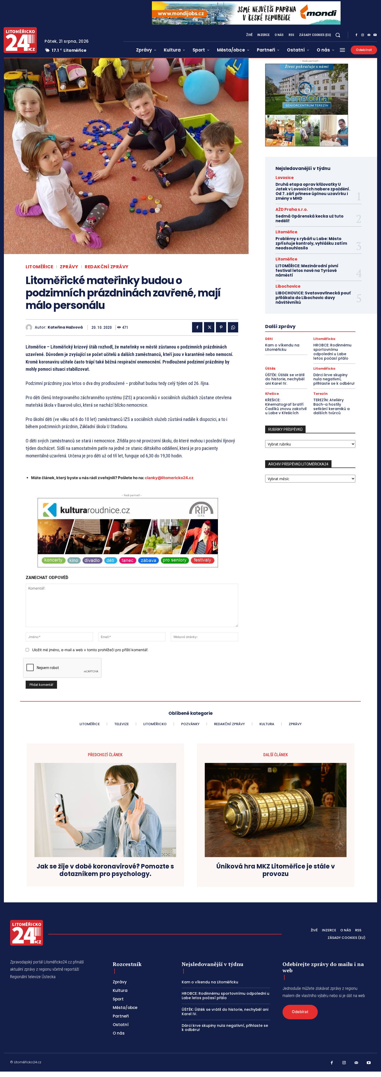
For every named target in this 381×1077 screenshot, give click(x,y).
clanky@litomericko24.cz (169, 477)
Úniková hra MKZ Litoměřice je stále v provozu (275, 870)
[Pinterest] (221, 327)
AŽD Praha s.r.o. (292, 209)
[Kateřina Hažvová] (30, 327)
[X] (209, 327)
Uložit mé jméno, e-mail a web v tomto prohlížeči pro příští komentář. (90, 650)
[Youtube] (375, 35)
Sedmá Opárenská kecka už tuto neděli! (309, 218)
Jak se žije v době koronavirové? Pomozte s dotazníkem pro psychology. (105, 870)
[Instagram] (362, 35)
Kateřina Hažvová (65, 327)
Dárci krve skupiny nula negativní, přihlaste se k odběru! (334, 379)
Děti (269, 338)
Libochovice (288, 286)
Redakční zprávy (107, 267)
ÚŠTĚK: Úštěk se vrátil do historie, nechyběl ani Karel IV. (285, 379)
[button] (337, 35)
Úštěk (270, 368)
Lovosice (285, 178)
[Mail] (369, 35)
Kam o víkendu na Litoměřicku (282, 347)
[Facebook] (356, 35)
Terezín (320, 393)
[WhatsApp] (233, 327)
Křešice (272, 393)
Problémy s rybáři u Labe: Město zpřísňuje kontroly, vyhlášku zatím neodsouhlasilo (311, 243)
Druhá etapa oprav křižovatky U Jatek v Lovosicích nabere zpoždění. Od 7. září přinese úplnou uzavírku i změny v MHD (313, 191)
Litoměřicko (324, 338)
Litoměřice (39, 267)
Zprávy (69, 267)
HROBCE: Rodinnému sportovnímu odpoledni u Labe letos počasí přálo (332, 352)
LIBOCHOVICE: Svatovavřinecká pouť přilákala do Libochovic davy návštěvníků (313, 297)
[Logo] (20, 40)
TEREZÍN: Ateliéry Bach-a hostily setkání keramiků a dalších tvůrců (331, 406)
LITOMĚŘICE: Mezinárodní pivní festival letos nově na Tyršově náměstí (307, 270)
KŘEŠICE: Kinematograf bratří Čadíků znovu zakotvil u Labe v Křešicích (286, 406)
